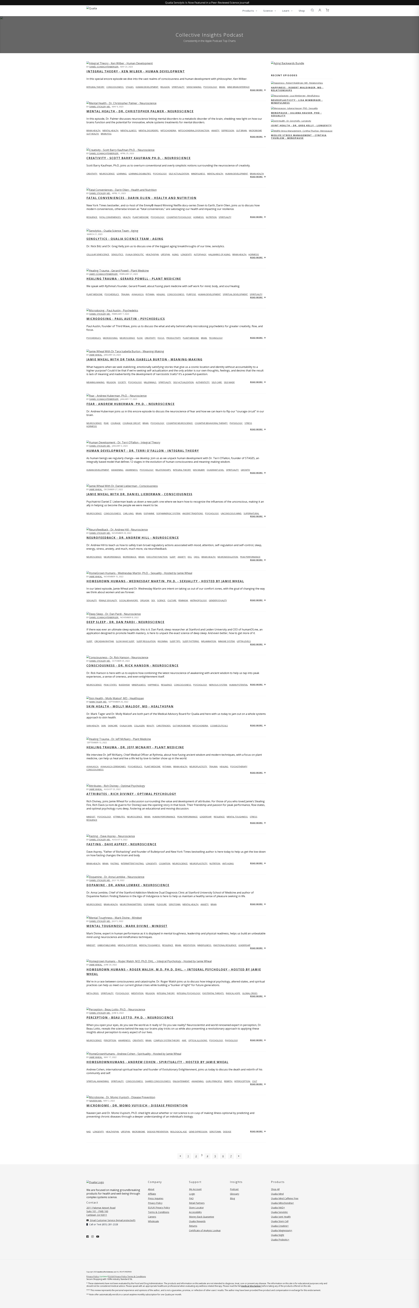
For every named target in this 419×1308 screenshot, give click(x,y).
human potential (238, 684)
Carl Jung (128, 513)
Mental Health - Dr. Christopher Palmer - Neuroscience (140, 111)
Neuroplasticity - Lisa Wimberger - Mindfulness (297, 101)
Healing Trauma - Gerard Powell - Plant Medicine (133, 279)
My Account (195, 1189)
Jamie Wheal (95, 354)
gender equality (218, 600)
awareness (131, 469)
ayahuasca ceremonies (113, 766)
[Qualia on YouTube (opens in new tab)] (97, 1236)
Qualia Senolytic (134, 254)
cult (254, 1081)
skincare (113, 725)
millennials (150, 382)
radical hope (233, 993)
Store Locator (196, 1207)
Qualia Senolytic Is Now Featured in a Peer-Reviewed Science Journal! (207, 2)
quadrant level (215, 469)
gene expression (198, 1131)
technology (216, 337)
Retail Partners (197, 1203)
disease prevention (158, 1131)
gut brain (241, 130)
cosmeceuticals (219, 725)
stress (248, 423)
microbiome (255, 130)
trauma (125, 294)
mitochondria (169, 130)
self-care (217, 382)
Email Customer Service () (112, 1220)
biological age (178, 1131)
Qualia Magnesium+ (281, 1230)
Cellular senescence (98, 254)
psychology (210, 87)
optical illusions (198, 1040)
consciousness (115, 87)
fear (106, 423)
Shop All (275, 1189)
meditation (189, 945)
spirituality (178, 87)
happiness (153, 684)
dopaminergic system (168, 513)
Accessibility (195, 1212)
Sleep (89, 641)
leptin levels (244, 641)
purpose (191, 294)
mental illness (128, 130)
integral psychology (189, 993)
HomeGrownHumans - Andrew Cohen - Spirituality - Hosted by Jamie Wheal (157, 1062)
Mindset (91, 945)
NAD (88, 1131)
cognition (165, 863)
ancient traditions (192, 513)
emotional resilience (225, 945)
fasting (114, 863)
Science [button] (268, 10)
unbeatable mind (106, 945)
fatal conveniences (110, 217)
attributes (119, 816)
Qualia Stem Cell (279, 1221)
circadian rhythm (104, 641)
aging (175, 254)
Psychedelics (93, 337)
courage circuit (132, 423)
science (161, 600)
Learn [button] (286, 10)
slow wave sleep (125, 641)
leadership (206, 816)
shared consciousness (158, 1081)
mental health (110, 130)
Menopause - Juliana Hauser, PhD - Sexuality (296, 114)
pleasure (162, 904)
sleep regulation (146, 641)
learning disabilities (140, 173)
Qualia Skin (126, 725)
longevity (186, 254)
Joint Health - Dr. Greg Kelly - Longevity (301, 125)
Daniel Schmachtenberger (104, 66)
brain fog (106, 133)
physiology (236, 423)
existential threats (213, 993)
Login (192, 1193)
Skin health (93, 725)
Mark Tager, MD (98, 701)
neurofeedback (112, 556)
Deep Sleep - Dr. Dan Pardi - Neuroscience (125, 622)
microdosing (110, 337)
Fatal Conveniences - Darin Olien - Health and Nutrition (141, 198)
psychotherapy (238, 766)
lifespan (165, 254)
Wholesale (153, 1221)
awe (184, 1040)
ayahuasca (138, 294)
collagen (139, 725)
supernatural (251, 513)
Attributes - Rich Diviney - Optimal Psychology (131, 794)
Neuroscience (94, 423)
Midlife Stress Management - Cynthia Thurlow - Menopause (299, 136)
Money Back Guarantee (201, 1216)
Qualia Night (277, 1235)
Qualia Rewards (197, 1221)
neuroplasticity (198, 766)
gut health (92, 133)
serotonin (175, 904)
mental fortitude (127, 945)
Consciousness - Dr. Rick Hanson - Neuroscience (132, 665)
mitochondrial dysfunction (194, 130)
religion (165, 87)
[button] (312, 10)
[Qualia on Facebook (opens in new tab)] (87, 1236)
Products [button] (248, 10)
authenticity (203, 382)
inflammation (209, 641)
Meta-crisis (92, 993)
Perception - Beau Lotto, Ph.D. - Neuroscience (129, 1017)
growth (245, 469)
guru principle (214, 1081)
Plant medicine (94, 294)
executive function (157, 556)
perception (110, 1040)
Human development (97, 469)
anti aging (228, 863)
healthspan (152, 254)
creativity (150, 337)
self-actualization (183, 382)
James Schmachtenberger (103, 274)
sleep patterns (191, 641)
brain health (257, 173)
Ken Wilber (199, 469)
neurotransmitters (131, 904)
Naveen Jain (95, 1100)
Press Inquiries (155, 1198)
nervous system (218, 684)
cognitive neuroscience (179, 423)
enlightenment (181, 1081)
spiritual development (235, 294)
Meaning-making (95, 382)
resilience (92, 217)
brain (222, 87)
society (122, 382)
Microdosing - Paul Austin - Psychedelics (125, 319)
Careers (152, 1216)
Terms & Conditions (158, 1212)
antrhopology (198, 600)
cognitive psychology (179, 217)
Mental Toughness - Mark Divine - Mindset (126, 926)
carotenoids (163, 725)
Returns (193, 1225)
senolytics (117, 254)
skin (103, 725)
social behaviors (128, 600)
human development (147, 87)
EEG (190, 556)
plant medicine (141, 217)
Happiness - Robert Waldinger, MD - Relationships (297, 89)
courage (116, 423)
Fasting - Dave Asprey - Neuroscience (121, 844)
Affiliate (152, 1193)
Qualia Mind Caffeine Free (284, 1198)
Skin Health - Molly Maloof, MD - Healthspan (130, 706)
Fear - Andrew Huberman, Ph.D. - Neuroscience (130, 404)
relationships (163, 469)
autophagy (200, 254)
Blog (232, 1198)
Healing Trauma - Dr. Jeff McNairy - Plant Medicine (135, 747)
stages (130, 87)
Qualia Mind (277, 1193)
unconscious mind (231, 513)
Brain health (93, 130)
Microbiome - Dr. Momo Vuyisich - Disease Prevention (137, 1105)
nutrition (211, 217)
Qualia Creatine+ (280, 1225)
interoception (242, 1081)
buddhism (124, 684)
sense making (194, 87)
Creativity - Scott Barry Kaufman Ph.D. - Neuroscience (138, 158)
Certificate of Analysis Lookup (205, 1230)
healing (160, 294)
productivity (173, 337)
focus (161, 337)
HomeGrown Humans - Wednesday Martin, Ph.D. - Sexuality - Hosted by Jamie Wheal (165, 581)
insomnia (163, 641)
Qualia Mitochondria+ (282, 1203)
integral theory (182, 469)
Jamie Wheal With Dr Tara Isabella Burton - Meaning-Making (144, 359)
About (151, 1189)
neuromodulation (228, 556)
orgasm (145, 600)
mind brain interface (238, 87)
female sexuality (108, 600)
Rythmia (150, 294)
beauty (151, 725)
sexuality (91, 600)
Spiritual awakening (97, 1081)
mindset (91, 816)
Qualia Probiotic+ (280, 1239)
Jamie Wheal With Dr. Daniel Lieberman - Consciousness (139, 494)
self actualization (179, 173)
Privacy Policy (155, 1203)
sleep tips (175, 641)
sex (153, 600)
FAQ (191, 1198)
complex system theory (167, 1040)
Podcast (234, 1189)
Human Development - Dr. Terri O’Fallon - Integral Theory (142, 451)
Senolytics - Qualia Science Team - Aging (124, 239)
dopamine (149, 513)
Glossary (234, 1193)
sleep (173, 556)
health (127, 217)
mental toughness (237, 816)
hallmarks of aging (219, 254)
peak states (110, 684)
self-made (229, 382)
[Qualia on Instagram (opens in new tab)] (92, 1236)
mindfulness (198, 173)
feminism (183, 600)
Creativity (92, 173)
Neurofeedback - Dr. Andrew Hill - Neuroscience (132, 538)
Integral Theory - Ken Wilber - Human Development (135, 71)
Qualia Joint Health (281, 1216)
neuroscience (107, 173)
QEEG (197, 556)
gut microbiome (182, 725)
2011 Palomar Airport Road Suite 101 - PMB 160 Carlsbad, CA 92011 (100, 1211)
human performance (164, 816)
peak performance (250, 556)
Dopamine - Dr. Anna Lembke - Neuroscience (127, 885)
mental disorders (149, 130)
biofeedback (130, 556)
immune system (226, 641)
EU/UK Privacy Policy (159, 1207)
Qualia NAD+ (278, 1207)
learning (122, 173)
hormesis (198, 217)
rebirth (228, 1081)
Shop (302, 10)
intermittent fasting (132, 863)
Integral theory (95, 87)
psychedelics (112, 294)
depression (228, 130)
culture (172, 600)
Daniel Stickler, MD (99, 106)
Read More (256, 90)
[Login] (319, 10)
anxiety (215, 130)
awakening (117, 469)
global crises (249, 993)
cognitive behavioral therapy (211, 423)
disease (227, 1131)
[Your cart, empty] (327, 10)
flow (140, 337)
